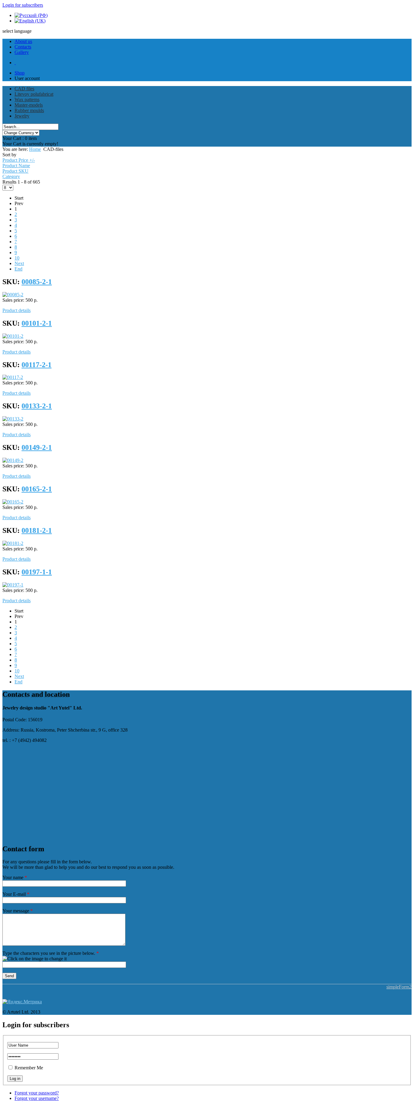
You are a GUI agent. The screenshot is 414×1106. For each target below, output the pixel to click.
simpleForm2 (399, 986)
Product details (16, 310)
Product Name (16, 165)
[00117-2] (12, 377)
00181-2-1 (37, 530)
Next (19, 263)
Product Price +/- (18, 160)
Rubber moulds (29, 110)
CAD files (24, 88)
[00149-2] (12, 460)
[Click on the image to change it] (34, 959)
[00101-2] (12, 336)
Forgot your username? (37, 1098)
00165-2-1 (37, 489)
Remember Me (29, 1067)
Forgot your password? (37, 1092)
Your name (14, 877)
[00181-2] (12, 543)
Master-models (29, 105)
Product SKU (15, 171)
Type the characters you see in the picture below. (50, 953)
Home (35, 149)
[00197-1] (12, 584)
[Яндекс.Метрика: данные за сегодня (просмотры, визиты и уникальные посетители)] (22, 1002)
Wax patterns (27, 99)
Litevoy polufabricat (34, 94)
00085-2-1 (37, 282)
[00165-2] (12, 501)
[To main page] (15, 62)
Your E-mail (15, 894)
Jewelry (22, 115)
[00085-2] (12, 294)
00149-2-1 (37, 447)
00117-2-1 (37, 365)
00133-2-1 (37, 406)
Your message (17, 910)
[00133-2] (12, 418)
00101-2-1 (37, 323)
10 (17, 258)
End (18, 268)
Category (11, 176)
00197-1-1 (37, 572)
